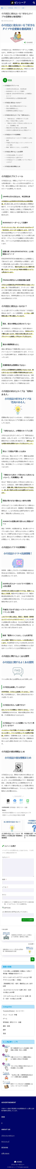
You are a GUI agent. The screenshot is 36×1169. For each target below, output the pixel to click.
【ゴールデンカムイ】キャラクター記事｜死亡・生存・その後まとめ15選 (17, 997)
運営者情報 (4, 1147)
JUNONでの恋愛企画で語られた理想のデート (18, 130)
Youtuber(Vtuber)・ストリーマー (13, 1011)
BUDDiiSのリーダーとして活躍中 (15, 91)
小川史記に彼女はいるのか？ (12, 102)
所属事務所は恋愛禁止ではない (14, 110)
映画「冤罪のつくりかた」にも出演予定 (17, 147)
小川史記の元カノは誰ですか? (14, 157)
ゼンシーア (20, 2)
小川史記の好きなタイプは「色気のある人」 (17, 115)
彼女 (19, 815)
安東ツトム (6, 815)
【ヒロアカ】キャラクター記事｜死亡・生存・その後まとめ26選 (17, 991)
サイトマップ (5, 1141)
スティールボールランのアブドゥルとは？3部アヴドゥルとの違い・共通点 (17, 979)
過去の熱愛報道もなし (12, 108)
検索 (33, 959)
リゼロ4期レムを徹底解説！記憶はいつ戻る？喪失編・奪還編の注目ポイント (17, 972)
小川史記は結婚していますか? (14, 155)
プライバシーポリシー (8, 1135)
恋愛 (23, 815)
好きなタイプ (26, 812)
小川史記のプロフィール (11, 85)
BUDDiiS (5, 812)
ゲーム (5, 1018)
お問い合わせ (5, 1153)
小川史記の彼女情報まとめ (12, 166)
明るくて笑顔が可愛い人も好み (14, 121)
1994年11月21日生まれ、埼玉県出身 (16, 89)
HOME (19, 1162)
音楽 (4, 1033)
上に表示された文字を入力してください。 (15, 912)
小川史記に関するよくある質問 (13, 151)
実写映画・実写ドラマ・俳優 (18, 807)
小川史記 (13, 815)
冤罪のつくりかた (15, 812)
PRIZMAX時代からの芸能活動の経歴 (16, 98)
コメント (6, 857)
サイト (4, 894)
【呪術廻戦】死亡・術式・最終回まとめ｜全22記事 (18, 985)
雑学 (4, 1030)
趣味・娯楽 (6, 1026)
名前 (4, 879)
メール (5, 887)
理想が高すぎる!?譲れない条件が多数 (16, 128)
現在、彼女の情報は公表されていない (16, 106)
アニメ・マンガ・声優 (10, 1015)
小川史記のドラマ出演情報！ (12, 134)
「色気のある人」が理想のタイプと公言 (17, 118)
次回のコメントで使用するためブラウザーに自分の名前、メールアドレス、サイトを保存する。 (19, 903)
